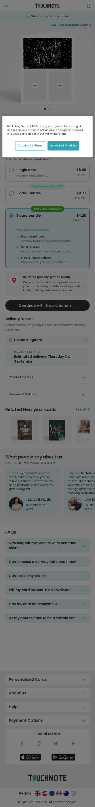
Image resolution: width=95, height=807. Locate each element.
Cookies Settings (30, 145)
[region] (47, 136)
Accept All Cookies (63, 145)
